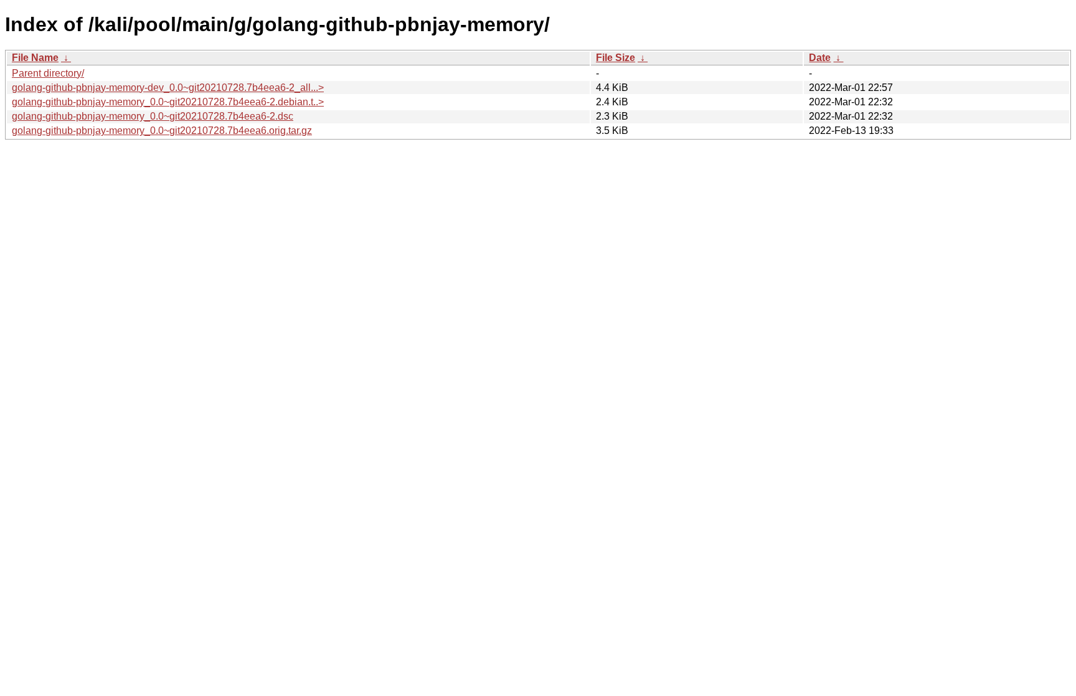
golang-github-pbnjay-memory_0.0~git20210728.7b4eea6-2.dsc (152, 116)
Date (820, 57)
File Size (615, 57)
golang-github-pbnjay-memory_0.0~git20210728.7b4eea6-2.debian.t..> (168, 102)
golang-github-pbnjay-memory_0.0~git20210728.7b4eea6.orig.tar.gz (162, 130)
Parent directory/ (48, 73)
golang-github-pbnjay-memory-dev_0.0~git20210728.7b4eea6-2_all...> (168, 87)
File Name (35, 57)
